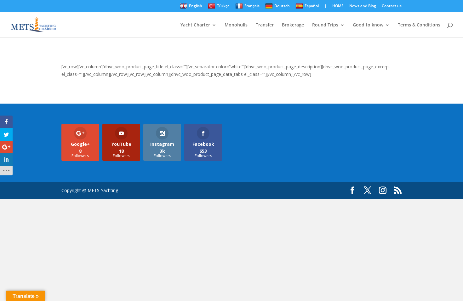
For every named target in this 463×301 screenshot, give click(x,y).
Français (252, 6)
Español (312, 6)
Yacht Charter (195, 25)
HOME (338, 6)
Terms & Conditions (419, 25)
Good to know (368, 25)
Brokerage (293, 25)
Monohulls (236, 25)
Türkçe (223, 6)
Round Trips (325, 25)
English (195, 6)
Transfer (265, 25)
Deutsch (282, 6)
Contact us (392, 6)
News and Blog (362, 6)
